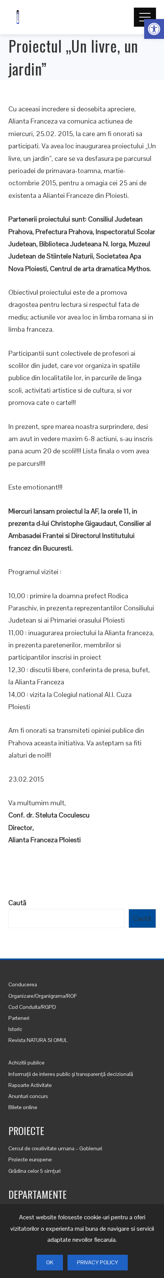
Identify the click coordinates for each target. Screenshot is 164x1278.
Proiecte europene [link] (30, 1159)
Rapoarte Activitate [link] (30, 1085)
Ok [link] (49, 1262)
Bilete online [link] (22, 1107)
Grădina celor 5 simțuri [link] (34, 1170)
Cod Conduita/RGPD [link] (32, 1006)
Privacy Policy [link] (97, 1262)
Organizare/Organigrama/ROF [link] (42, 995)
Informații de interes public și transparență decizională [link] (70, 1074)
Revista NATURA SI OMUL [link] (38, 1040)
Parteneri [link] (18, 1018)
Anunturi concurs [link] (28, 1096)
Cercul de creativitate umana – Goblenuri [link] (55, 1148)
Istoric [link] (15, 1029)
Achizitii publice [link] (26, 1062)
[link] (154, 29)
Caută (17, 902)
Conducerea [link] (22, 984)
